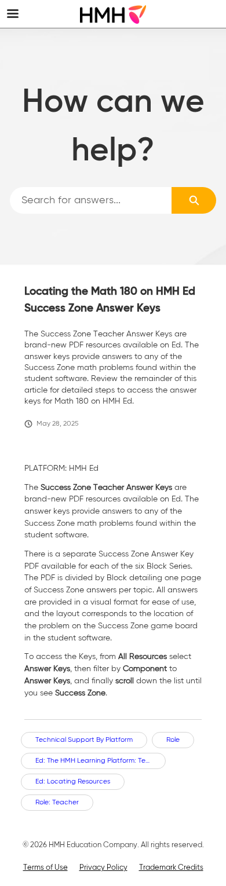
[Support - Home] (113, 14)
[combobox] (91, 200)
